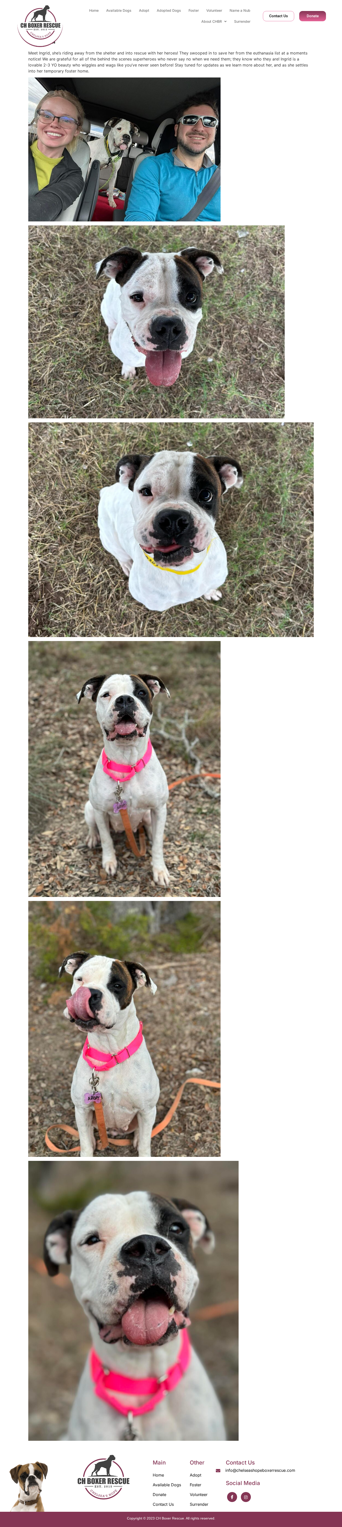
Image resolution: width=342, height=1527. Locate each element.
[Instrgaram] (246, 1497)
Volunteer (214, 10)
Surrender (242, 21)
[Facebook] (232, 1497)
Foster (194, 10)
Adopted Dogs (169, 10)
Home (94, 10)
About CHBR (211, 21)
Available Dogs (118, 10)
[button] (214, 21)
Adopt (144, 10)
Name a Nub (240, 10)
